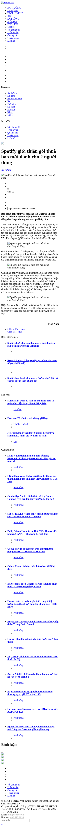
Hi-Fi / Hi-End (14, 98)
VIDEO (11, 27)
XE (9, 16)
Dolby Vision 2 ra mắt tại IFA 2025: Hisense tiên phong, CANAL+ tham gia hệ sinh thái (32, 532)
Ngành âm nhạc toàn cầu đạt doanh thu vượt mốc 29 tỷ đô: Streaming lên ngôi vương (30, 728)
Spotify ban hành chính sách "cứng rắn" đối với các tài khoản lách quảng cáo (32, 379)
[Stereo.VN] (7, 2)
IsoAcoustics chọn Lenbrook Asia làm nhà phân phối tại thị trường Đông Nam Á (32, 585)
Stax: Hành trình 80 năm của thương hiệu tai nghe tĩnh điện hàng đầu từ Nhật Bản (30, 402)
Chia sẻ (16, 329)
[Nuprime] (2, 760)
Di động (11, 95)
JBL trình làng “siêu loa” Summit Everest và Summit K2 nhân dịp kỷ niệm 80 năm (30, 434)
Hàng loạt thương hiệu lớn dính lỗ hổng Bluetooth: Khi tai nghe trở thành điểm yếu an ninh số (31, 458)
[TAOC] (2, 763)
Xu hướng (12, 93)
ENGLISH (12, 24)
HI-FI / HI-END (15, 13)
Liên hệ (11, 40)
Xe (8, 101)
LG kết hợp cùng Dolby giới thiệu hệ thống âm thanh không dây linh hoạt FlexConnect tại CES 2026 (32, 479)
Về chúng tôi (13, 29)
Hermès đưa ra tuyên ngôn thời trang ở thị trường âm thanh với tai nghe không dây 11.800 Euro (32, 604)
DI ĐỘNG (12, 10)
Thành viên (12, 32)
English (11, 109)
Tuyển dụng (13, 38)
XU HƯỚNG (14, 7)
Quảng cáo (12, 35)
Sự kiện (11, 106)
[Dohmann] (2, 754)
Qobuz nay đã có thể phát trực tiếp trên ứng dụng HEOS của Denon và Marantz (30, 550)
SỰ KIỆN (12, 21)
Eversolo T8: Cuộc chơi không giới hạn (27, 418)
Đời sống (11, 104)
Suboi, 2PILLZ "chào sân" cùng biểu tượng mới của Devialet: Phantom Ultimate (32, 515)
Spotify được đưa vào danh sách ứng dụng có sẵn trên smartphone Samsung (31, 344)
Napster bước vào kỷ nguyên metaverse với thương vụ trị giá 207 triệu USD (29, 693)
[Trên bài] (2, 143)
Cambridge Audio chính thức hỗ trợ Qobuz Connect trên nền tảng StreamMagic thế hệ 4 (30, 497)
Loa (15, 441)
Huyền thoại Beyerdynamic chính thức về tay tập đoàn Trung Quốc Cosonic (32, 623)
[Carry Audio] (2, 757)
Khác (10, 112)
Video (10, 115)
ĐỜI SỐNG (13, 18)
